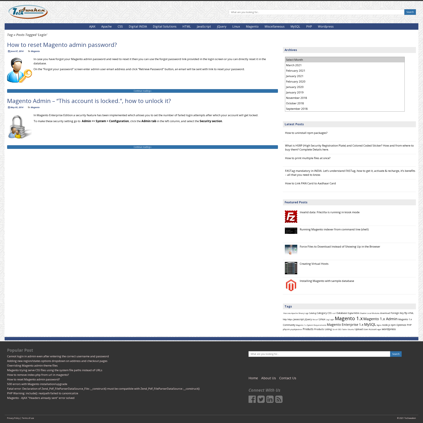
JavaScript (204, 26)
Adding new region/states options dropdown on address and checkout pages (57, 361)
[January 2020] (344, 87)
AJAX (92, 26)
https (290, 319)
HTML (186, 26)
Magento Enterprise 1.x (345, 324)
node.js (386, 324)
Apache (106, 26)
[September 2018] (344, 108)
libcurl (315, 319)
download (385, 313)
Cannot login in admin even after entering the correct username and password (58, 356)
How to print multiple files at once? (307, 158)
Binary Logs (303, 313)
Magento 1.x (349, 318)
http (285, 319)
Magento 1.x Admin (380, 318)
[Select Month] (344, 59)
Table (344, 329)
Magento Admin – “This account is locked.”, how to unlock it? (89, 101)
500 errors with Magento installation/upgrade (37, 384)
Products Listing (323, 329)
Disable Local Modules (369, 313)
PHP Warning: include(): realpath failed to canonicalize (42, 393)
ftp (405, 313)
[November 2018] (344, 98)
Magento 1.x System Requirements (311, 325)
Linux (236, 26)
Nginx (379, 325)
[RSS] (279, 401)
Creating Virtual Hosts (314, 264)
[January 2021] (344, 76)
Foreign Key (397, 313)
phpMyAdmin (296, 329)
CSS (120, 26)
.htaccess (287, 313)
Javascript (298, 319)
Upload (359, 329)
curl (334, 313)
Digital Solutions (164, 26)
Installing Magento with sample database (327, 281)
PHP (309, 26)
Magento (252, 26)
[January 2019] (344, 92)
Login (331, 319)
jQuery (221, 26)
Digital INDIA (138, 26)
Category (322, 313)
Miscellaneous (275, 26)
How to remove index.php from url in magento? (38, 375)
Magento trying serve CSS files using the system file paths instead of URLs (54, 370)
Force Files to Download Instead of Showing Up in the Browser (340, 246)
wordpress (389, 329)
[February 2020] (344, 81)
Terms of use (28, 418)
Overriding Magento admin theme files (32, 365)
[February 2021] (344, 70)
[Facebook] (252, 401)
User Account (370, 329)
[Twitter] (261, 401)
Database (341, 313)
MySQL (295, 26)
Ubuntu (350, 329)
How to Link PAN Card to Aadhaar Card (310, 183)
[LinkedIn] (270, 401)
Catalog (312, 313)
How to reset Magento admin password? (62, 45)
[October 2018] (344, 103)
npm (393, 324)
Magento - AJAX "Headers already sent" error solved (41, 398)
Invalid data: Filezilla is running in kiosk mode (330, 212)
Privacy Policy (13, 418)
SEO (340, 329)
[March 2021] (344, 65)
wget (379, 329)
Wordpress (326, 26)
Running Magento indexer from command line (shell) (334, 229)
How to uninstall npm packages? (306, 133)
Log (327, 319)
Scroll (334, 329)
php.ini (286, 329)
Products (308, 329)
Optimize (401, 324)
